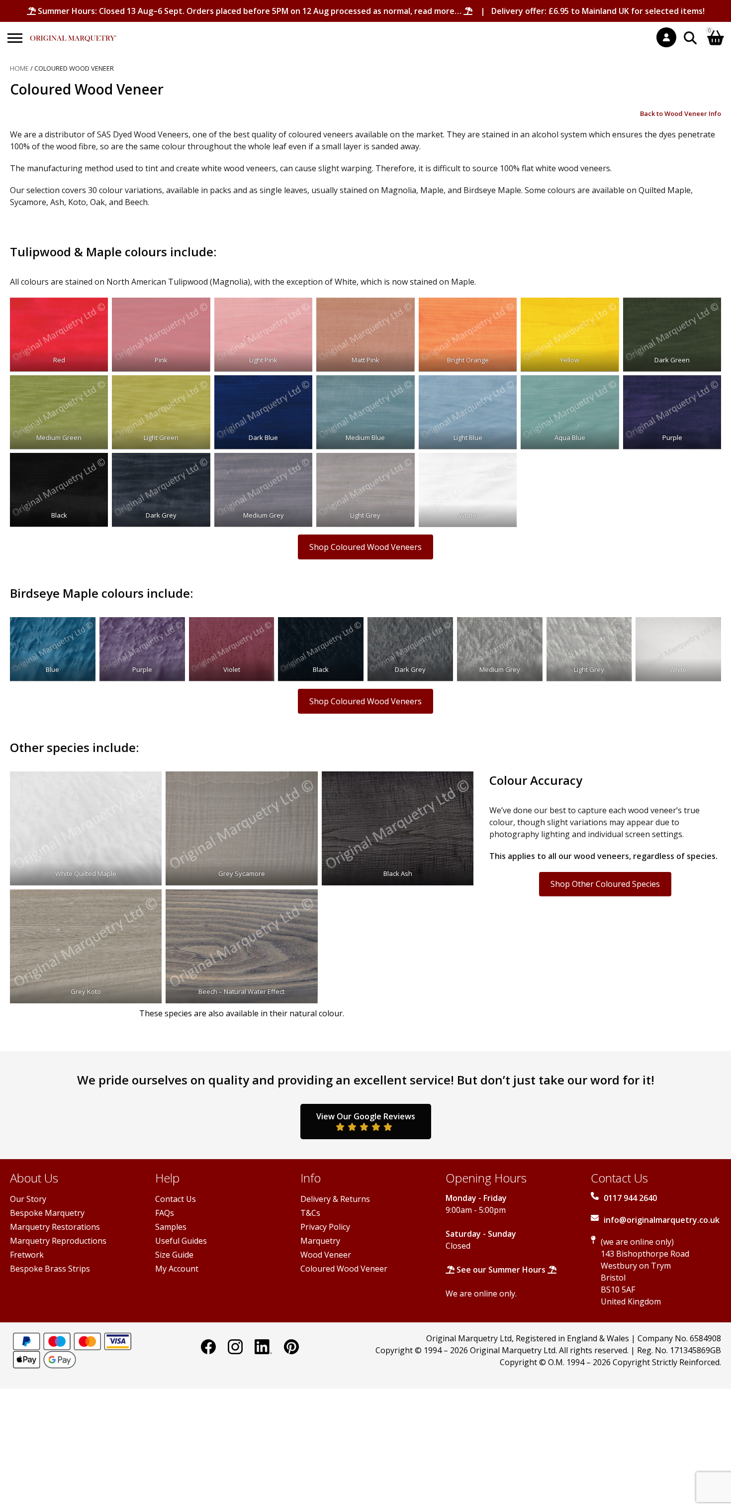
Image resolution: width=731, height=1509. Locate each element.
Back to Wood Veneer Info (680, 113)
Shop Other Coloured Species (605, 883)
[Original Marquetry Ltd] (73, 33)
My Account (176, 1268)
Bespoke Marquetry (47, 1212)
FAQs (164, 1212)
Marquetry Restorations (55, 1226)
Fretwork (27, 1254)
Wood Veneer (325, 1254)
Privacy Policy (325, 1226)
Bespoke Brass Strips (50, 1268)
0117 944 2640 (630, 1197)
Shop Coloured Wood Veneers (365, 546)
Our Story (28, 1198)
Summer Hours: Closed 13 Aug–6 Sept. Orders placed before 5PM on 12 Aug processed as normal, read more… (249, 10)
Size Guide (174, 1254)
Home (19, 68)
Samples (170, 1226)
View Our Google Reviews (365, 1116)
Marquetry (320, 1240)
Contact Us (175, 1198)
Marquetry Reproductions (58, 1240)
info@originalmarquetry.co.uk (662, 1219)
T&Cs (310, 1212)
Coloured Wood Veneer (343, 1268)
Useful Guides (181, 1240)
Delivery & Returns (335, 1198)
